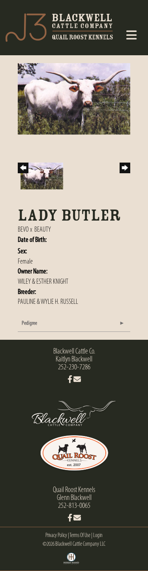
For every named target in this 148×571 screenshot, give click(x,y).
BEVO (23, 230)
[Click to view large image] (74, 99)
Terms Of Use (79, 536)
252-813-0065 (74, 506)
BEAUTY (42, 230)
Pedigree (29, 323)
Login (98, 536)
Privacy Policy (56, 536)
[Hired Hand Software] (71, 561)
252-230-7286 (74, 367)
